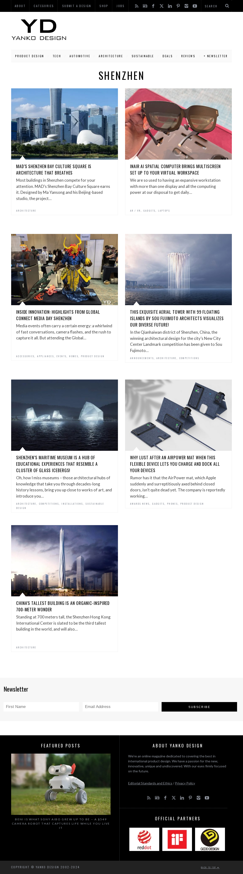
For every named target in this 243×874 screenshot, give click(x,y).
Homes (73, 356)
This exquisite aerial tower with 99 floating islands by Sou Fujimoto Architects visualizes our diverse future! (177, 318)
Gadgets (149, 210)
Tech (57, 56)
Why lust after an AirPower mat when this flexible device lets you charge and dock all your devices (175, 463)
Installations (72, 503)
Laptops (164, 210)
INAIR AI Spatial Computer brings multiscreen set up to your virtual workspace (175, 169)
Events (61, 356)
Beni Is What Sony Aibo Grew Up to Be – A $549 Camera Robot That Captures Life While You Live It (61, 823)
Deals (168, 56)
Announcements (142, 358)
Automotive (80, 56)
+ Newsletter (216, 56)
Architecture (111, 56)
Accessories (25, 356)
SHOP (103, 6)
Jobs (121, 6)
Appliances (45, 356)
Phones (172, 503)
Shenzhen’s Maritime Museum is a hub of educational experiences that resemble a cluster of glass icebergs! (57, 463)
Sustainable (143, 56)
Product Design (29, 56)
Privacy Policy (185, 783)
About (20, 6)
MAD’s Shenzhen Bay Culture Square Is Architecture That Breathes (53, 169)
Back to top (209, 867)
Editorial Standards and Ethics (150, 783)
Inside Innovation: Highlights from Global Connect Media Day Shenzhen (58, 315)
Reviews (188, 56)
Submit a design (76, 6)
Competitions (189, 358)
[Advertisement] (149, 29)
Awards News (140, 503)
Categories (44, 6)
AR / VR (135, 210)
